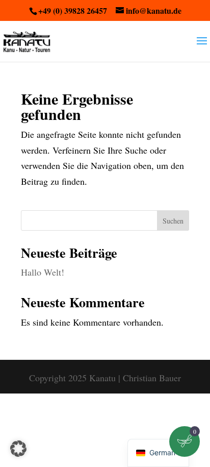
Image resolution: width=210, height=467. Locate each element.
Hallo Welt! (42, 272)
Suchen (173, 221)
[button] (18, 448)
